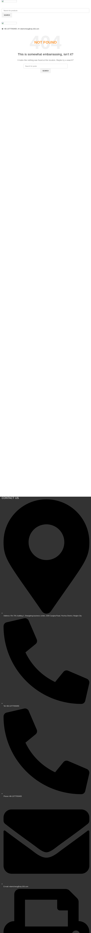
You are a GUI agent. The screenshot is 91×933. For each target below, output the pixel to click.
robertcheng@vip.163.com (28, 29)
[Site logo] (9, 3)
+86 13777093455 (9, 29)
